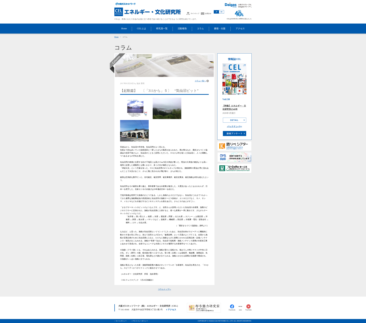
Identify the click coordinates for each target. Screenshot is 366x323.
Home (116, 37)
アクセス (172, 309)
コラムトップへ (164, 289)
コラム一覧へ (200, 81)
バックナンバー (234, 126)
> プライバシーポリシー (139, 321)
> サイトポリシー (120, 321)
